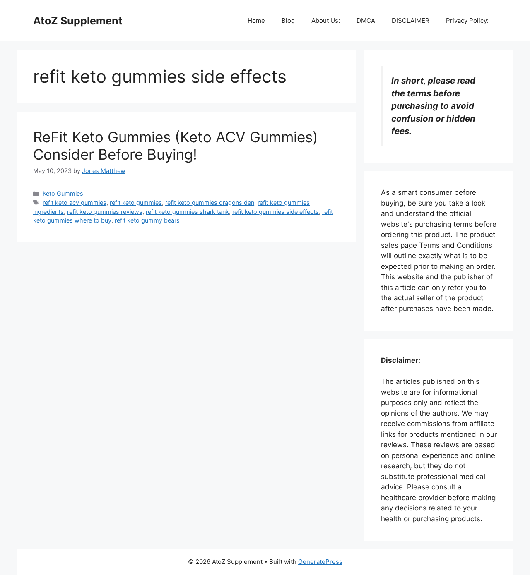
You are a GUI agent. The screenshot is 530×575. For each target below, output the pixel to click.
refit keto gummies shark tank (187, 211)
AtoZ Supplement (78, 20)
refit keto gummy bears (147, 220)
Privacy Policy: (467, 20)
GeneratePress (320, 561)
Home (256, 20)
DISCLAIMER (410, 20)
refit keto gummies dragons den (209, 202)
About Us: (325, 20)
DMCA (366, 20)
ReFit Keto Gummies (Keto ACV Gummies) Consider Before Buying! (175, 145)
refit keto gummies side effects (275, 211)
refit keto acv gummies (74, 202)
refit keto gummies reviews (104, 211)
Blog (288, 20)
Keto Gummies (63, 193)
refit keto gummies (136, 202)
